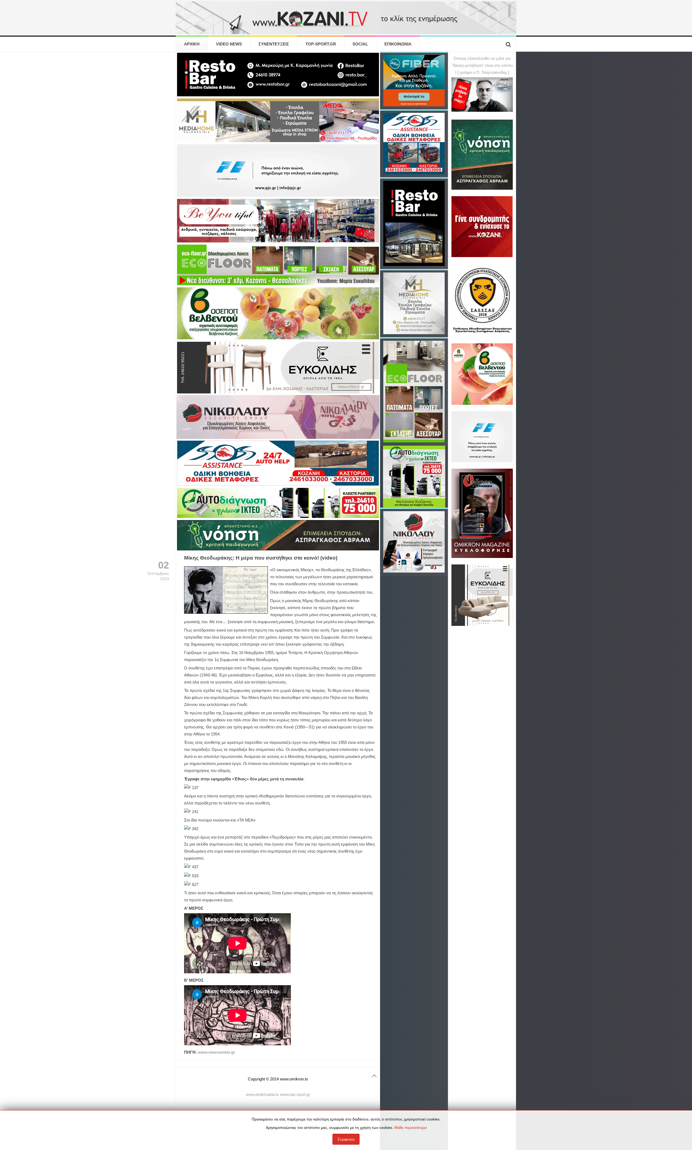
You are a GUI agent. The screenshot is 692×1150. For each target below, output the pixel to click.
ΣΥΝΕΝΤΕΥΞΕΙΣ (273, 44)
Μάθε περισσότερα (410, 1127)
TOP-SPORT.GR (320, 44)
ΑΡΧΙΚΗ (191, 44)
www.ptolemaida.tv (262, 1094)
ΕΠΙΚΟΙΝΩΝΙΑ (397, 44)
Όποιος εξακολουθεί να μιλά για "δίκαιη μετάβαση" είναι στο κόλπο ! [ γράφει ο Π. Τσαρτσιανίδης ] (482, 65)
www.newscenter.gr (216, 1052)
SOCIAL (360, 44)
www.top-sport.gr (295, 1094)
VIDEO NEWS (229, 44)
